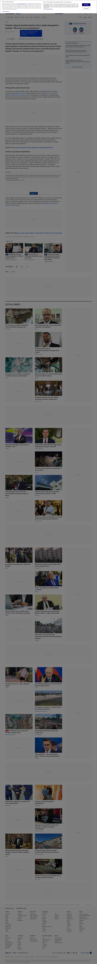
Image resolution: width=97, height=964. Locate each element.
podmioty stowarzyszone (22, 3)
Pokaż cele (86, 8)
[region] (48, 6)
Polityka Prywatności (5, 11)
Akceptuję (86, 4)
